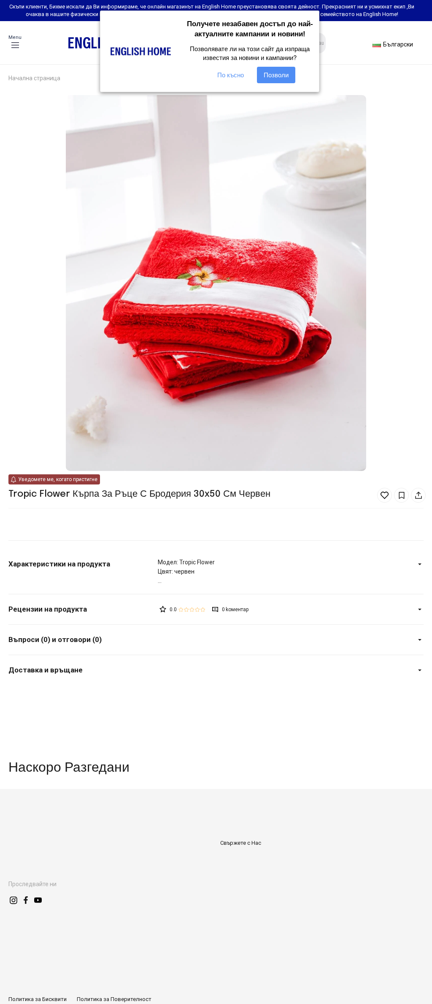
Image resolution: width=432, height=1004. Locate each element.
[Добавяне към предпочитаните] (384, 495)
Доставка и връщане (45, 670)
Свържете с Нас (240, 843)
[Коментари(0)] (83, 609)
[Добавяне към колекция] (401, 495)
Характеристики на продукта (59, 564)
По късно (230, 75)
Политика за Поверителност (114, 999)
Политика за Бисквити (37, 999)
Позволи (276, 75)
